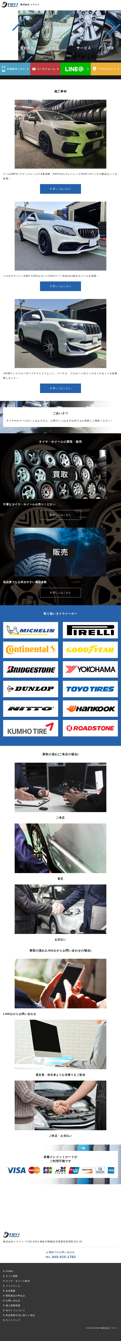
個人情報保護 (12, 1305)
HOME (9, 1271)
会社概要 (10, 1291)
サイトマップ (12, 1320)
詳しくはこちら (61, 188)
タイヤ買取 (11, 1276)
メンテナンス (12, 1286)
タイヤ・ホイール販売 (17, 1281)
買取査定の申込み (15, 1296)
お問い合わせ (12, 1300)
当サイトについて (15, 1310)
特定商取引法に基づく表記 (20, 1315)
